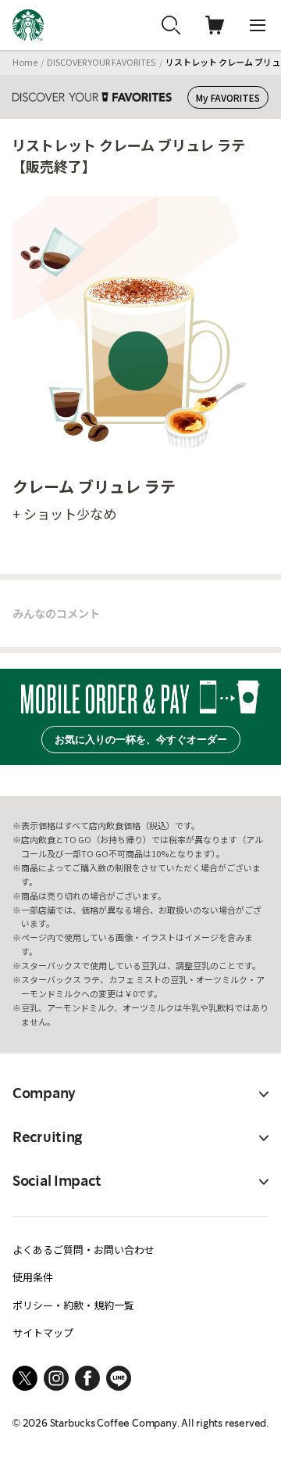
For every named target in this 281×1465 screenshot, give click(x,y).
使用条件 (32, 1276)
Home (24, 62)
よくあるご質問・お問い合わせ (83, 1249)
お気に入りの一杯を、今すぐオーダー (141, 739)
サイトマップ (42, 1332)
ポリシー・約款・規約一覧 (73, 1305)
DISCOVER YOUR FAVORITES (101, 62)
